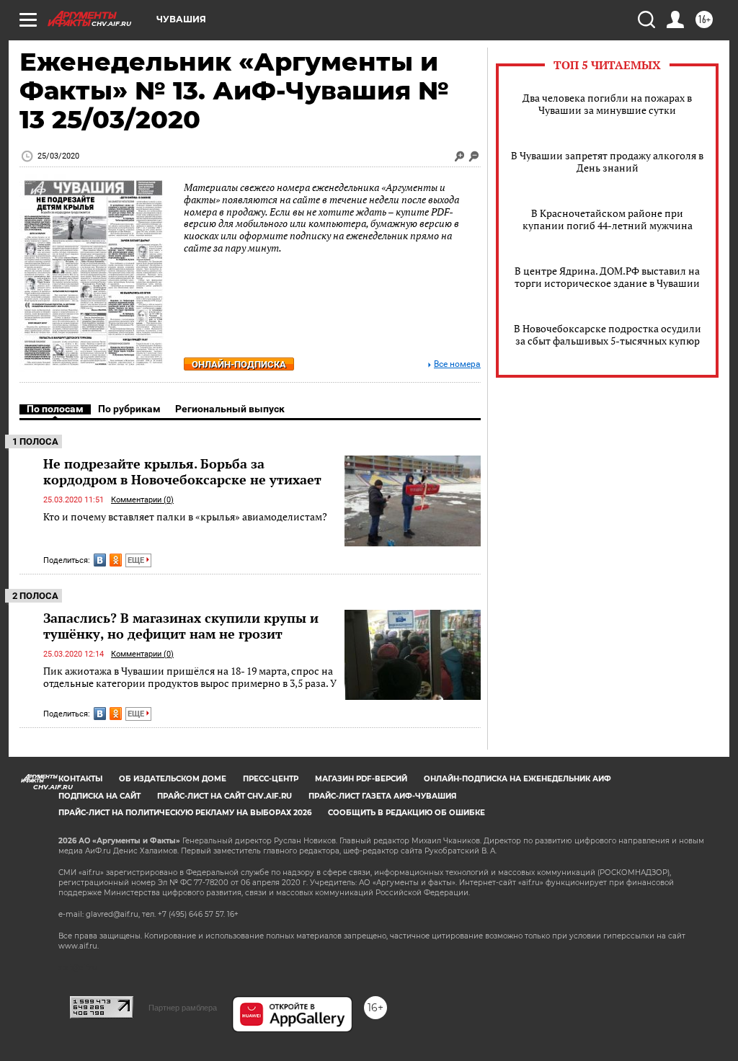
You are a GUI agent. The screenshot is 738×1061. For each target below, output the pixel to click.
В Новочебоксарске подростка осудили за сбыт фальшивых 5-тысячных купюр (607, 334)
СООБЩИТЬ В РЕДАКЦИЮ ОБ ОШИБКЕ (406, 812)
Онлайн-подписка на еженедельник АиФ (517, 778)
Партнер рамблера (182, 1007)
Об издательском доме (172, 778)
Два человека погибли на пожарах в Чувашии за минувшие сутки (607, 104)
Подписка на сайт (99, 796)
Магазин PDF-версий (361, 778)
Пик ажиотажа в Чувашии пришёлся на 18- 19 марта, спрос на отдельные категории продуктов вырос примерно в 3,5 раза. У (190, 677)
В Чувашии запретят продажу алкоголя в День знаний (607, 161)
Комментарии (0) (142, 500)
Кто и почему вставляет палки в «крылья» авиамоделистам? (185, 516)
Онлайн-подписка (239, 364)
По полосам (55, 408)
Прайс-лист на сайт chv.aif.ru (224, 796)
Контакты (80, 778)
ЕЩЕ (137, 560)
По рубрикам (129, 408)
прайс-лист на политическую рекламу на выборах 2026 (184, 812)
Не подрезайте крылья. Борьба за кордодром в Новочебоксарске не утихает (182, 471)
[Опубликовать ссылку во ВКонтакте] (100, 560)
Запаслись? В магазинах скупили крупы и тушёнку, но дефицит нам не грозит (181, 625)
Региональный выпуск (230, 408)
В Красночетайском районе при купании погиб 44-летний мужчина (608, 219)
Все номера (457, 364)
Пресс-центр (270, 778)
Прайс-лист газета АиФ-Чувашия (382, 796)
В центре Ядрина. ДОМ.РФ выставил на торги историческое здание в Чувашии (607, 277)
